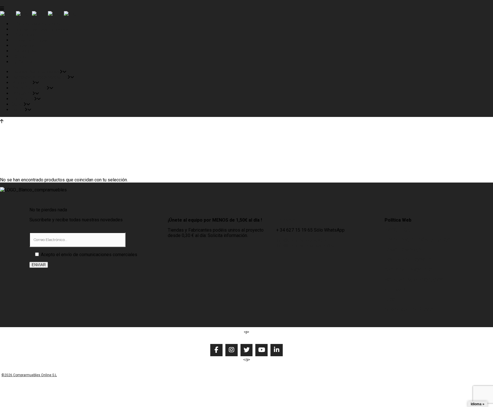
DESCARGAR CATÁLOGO (409, 310)
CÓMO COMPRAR (403, 250)
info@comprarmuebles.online (305, 245)
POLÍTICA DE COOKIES (408, 260)
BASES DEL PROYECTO (408, 270)
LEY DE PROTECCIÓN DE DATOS (417, 240)
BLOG (390, 300)
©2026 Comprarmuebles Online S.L (29, 375)
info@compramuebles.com (303, 240)
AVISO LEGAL (398, 230)
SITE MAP (395, 290)
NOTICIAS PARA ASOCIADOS (414, 280)
